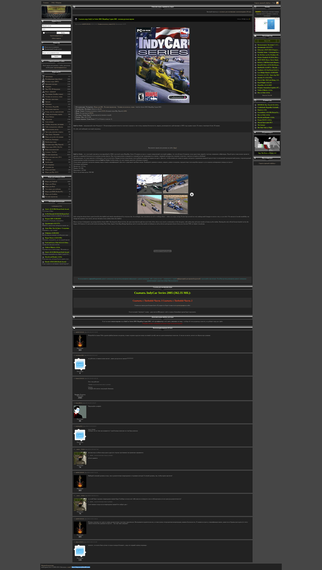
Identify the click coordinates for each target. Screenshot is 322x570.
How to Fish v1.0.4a (264, 92)
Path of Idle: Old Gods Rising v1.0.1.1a (270, 80)
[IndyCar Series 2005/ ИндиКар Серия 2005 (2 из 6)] (175, 193)
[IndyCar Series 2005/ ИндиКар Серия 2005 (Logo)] (162, 102)
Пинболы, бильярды (51, 139)
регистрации (181, 305)
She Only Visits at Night (265, 127)
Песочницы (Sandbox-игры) (54, 94)
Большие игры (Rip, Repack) (54, 144)
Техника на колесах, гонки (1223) (106, 24)
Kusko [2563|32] (80, 378)
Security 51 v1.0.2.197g (265, 77)
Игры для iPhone (50, 184)
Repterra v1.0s (262, 110)
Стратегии (48, 119)
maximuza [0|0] (80, 355)
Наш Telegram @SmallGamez (81, 567)
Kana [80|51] (79, 403)
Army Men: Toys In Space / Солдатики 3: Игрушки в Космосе (64, 228)
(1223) (103, 111)
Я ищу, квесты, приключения (54, 112)
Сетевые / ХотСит (51, 152)
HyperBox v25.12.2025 (265, 85)
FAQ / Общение (56, 2)
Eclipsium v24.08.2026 (52, 233)
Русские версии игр (51, 154)
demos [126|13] (79, 542)
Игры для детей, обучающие (54, 137)
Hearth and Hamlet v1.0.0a (53, 257)
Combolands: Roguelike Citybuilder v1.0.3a (271, 107)
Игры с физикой (50, 91)
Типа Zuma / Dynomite (52, 134)
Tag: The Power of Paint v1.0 (267, 153)
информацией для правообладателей (188, 278)
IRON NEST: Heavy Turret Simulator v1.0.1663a (273, 60)
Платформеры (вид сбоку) (53, 79)
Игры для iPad (50, 186)
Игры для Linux (50, 169)
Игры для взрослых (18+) (53, 157)
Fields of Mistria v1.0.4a (52, 247)
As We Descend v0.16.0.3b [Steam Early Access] (59, 214)
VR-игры (48, 159)
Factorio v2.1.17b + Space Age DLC (268, 75)
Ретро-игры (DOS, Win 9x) (53, 147)
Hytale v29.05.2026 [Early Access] (55, 261)
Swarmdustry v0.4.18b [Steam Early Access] (271, 112)
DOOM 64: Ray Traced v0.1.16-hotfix (269, 105)
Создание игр (49, 167)
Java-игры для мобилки (53, 189)
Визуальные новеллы (52, 109)
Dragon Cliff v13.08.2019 (53, 218)
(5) (101, 109)
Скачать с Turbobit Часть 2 (177, 300)
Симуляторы (49, 122)
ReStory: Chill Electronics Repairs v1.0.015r (271, 62)
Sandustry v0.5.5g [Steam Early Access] (270, 70)
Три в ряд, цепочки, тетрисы (54, 132)
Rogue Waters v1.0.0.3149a (53, 238)
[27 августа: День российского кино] (56, 12)
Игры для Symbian (51, 194)
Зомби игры (49, 162)
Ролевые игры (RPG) (52, 81)
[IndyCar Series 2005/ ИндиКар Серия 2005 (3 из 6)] (149, 213)
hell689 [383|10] (86, 24)
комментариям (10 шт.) (243, 11)
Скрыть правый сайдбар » (262, 3)
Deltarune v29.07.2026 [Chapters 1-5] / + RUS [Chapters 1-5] (276, 50)
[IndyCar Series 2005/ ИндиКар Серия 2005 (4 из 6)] (176, 213)
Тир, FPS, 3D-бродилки (52, 89)
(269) (125, 111)
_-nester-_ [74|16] (80, 449)
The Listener (261, 125)
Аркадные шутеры (51, 84)
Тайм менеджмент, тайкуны (54, 127)
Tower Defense (49, 117)
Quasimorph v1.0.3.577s (52, 223)
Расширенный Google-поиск (53, 49)
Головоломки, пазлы (51, 129)
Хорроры (48, 86)
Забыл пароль (56, 38)
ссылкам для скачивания (227, 11)
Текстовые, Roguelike (52, 107)
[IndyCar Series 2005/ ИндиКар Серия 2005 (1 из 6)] (149, 193)
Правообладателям (47, 565)
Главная (46, 2)
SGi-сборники (49, 164)
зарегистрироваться (60, 67)
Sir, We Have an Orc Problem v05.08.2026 (271, 55)
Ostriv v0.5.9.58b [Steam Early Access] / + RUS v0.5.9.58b (63, 209)
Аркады (47, 101)
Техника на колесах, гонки (53, 96)
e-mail (69, 567)
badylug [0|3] (79, 426)
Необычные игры (51, 142)
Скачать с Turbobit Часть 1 (147, 300)
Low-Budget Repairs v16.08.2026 (268, 72)
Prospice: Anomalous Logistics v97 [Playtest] (271, 87)
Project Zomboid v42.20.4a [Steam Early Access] (272, 57)
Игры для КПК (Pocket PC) (54, 191)
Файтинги (48, 104)
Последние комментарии (56, 201)
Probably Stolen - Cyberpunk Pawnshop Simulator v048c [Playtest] (278, 52)
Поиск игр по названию (52, 47)
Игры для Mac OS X (51, 172)
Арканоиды (49, 76)
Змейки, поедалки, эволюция (54, 124)
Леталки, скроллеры (51, 99)
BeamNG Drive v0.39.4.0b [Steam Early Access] (272, 65)
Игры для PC (56, 72)
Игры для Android (51, 181)
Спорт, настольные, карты (53, 114)
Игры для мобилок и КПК (56, 177)
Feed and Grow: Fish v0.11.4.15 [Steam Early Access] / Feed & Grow (66, 242)
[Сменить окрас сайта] (277, 3)
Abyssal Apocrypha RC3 (265, 122)
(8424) (91, 113)
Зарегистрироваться (56, 35)
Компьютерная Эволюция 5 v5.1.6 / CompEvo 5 (272, 45)
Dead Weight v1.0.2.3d (264, 82)
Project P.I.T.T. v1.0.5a (265, 120)
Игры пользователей (51, 149)
